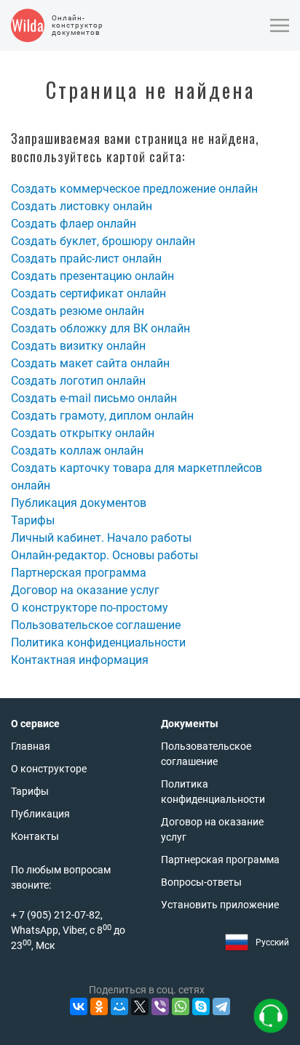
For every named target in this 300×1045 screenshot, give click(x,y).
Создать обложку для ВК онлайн (100, 328)
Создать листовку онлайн (81, 206)
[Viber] (160, 1006)
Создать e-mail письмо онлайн (94, 398)
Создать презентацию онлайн (92, 276)
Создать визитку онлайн (78, 346)
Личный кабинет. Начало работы (101, 538)
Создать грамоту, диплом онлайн (102, 416)
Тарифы (33, 520)
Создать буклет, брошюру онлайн (103, 241)
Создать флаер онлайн (73, 224)
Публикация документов (78, 503)
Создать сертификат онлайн (88, 293)
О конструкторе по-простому (89, 607)
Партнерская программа (78, 573)
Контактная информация (80, 660)
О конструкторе (49, 768)
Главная (30, 746)
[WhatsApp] (180, 1006)
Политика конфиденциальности (98, 642)
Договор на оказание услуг (85, 590)
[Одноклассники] (99, 1006)
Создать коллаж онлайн (77, 450)
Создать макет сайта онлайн (90, 363)
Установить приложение (220, 904)
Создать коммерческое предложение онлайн (134, 189)
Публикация (40, 814)
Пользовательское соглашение (96, 625)
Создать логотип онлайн (78, 381)
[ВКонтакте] (78, 1006)
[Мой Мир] (119, 1006)
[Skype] (201, 1006)
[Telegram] (221, 1006)
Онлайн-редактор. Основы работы (104, 555)
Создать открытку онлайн (82, 433)
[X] (140, 1006)
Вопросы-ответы (201, 882)
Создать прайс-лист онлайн (86, 258)
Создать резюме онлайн (77, 311)
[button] (279, 25)
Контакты (35, 836)
